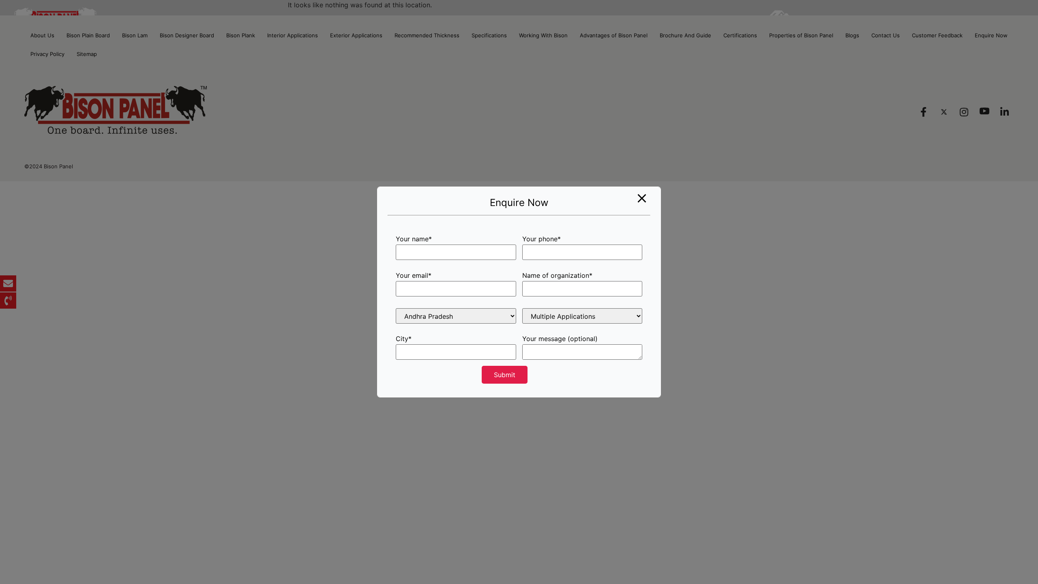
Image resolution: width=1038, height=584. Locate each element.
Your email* (413, 275)
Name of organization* (557, 275)
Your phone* (541, 239)
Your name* (414, 239)
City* (404, 339)
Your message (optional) (560, 339)
